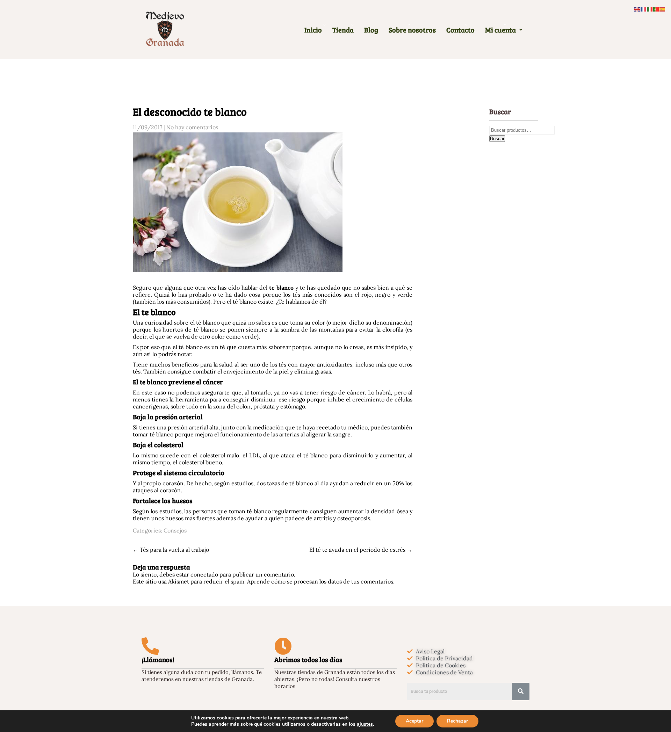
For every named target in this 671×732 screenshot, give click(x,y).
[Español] (662, 8)
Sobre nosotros (412, 30)
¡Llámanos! (158, 659)
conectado (204, 574)
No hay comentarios (192, 127)
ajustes (365, 724)
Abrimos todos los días (308, 659)
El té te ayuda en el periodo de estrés (360, 549)
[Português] (656, 8)
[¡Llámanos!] (150, 646)
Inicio (313, 30)
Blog (371, 30)
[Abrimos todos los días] (283, 646)
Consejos (175, 530)
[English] (637, 8)
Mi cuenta (500, 30)
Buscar (497, 138)
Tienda (343, 30)
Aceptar (414, 721)
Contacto (460, 30)
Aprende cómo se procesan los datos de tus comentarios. (321, 581)
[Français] (644, 8)
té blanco (208, 322)
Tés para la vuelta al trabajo (171, 549)
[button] (504, 29)
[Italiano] (650, 8)
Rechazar (457, 721)
